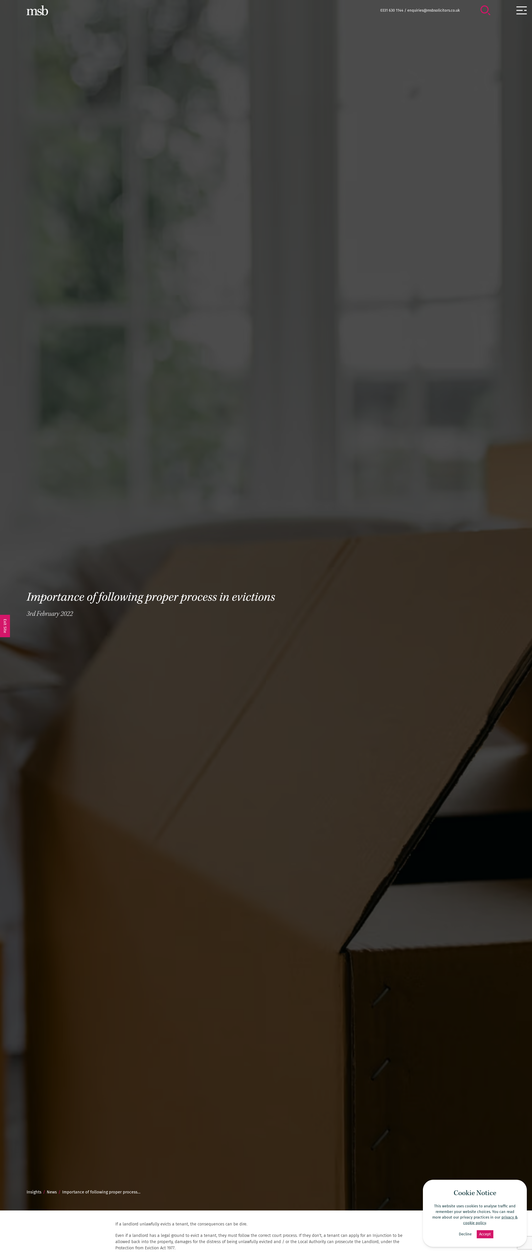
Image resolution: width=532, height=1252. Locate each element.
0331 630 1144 (391, 10)
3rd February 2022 (50, 614)
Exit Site (5, 626)
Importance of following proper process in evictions (151, 598)
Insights (34, 1192)
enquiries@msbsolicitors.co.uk (433, 10)
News (52, 1192)
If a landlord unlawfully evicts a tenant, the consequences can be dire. (181, 1223)
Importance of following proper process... (101, 1192)
